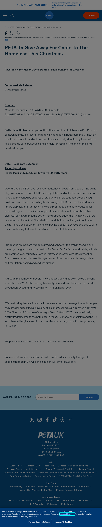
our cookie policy (67, 514)
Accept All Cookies (64, 522)
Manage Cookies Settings (39, 522)
